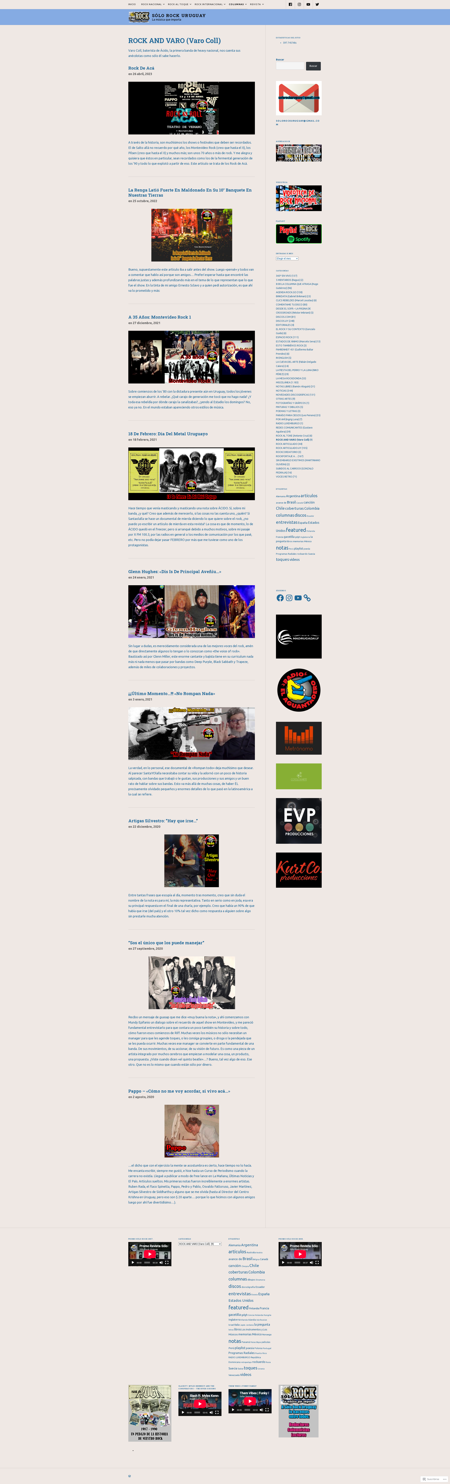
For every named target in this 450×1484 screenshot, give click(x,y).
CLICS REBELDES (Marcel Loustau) (294, 300)
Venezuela (234, 1375)
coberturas (294, 508)
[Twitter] (317, 4)
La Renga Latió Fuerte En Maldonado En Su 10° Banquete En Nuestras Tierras (190, 192)
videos (295, 559)
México (308, 541)
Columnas (235, 4)
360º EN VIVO (283, 275)
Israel (231, 1325)
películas (266, 1342)
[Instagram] (299, 4)
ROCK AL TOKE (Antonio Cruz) (292, 435)
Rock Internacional (207, 4)
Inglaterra (305, 537)
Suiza (240, 1368)
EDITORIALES (283, 325)
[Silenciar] (161, 1262)
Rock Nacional (150, 4)
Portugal (267, 1348)
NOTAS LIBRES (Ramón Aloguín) (293, 386)
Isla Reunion (261, 1320)
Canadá (299, 503)
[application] (149, 1254)
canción (309, 502)
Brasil (291, 502)
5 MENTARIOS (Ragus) (288, 280)
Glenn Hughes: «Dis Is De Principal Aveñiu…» (174, 571)
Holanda (259, 1315)
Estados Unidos (241, 1300)
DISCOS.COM (283, 316)
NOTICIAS (281, 390)
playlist (298, 548)
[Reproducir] (133, 1262)
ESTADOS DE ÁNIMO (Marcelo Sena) (296, 341)
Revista (254, 4)
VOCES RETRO (284, 476)
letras (231, 1330)
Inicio (132, 4)
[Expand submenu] (163, 4)
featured (296, 530)
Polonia (258, 1348)
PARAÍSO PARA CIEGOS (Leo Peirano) (296, 415)
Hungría (267, 1315)
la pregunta (262, 1324)
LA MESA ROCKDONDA (288, 378)
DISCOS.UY (282, 321)
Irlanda (244, 1320)
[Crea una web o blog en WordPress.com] (129, 1476)
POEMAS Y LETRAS (286, 411)
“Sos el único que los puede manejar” (166, 942)
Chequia (245, 1266)
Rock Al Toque (177, 4)
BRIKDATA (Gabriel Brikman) (291, 296)
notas (282, 547)
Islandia (252, 1319)
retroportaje (246, 1362)
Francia (279, 537)
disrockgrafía (248, 1287)
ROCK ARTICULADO (287, 444)
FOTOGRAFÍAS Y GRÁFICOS (291, 403)
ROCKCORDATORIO (287, 452)
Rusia (268, 1362)
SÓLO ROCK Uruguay (179, 15)
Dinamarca (260, 1280)
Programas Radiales (286, 554)
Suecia (311, 553)
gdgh (297, 537)
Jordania (250, 1325)
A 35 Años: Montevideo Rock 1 (159, 317)
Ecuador (310, 516)
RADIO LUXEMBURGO (288, 423)
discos (300, 515)
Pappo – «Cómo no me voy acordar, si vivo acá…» (179, 1091)
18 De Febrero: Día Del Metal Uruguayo (168, 433)
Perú (291, 549)
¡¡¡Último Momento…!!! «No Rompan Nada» (171, 693)
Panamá (246, 1342)
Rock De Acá (141, 68)
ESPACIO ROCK (284, 337)
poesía (307, 549)
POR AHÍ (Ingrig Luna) (287, 419)
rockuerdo (302, 554)
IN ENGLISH (282, 357)
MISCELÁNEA (283, 382)
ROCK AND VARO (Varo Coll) (292, 439)
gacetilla (289, 536)
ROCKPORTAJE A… (286, 456)
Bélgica (256, 1259)
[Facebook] (290, 4)
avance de (281, 502)
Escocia (254, 1294)
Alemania (280, 496)
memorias (298, 541)
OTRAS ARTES (284, 398)
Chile (280, 508)
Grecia (251, 1315)
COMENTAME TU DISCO (289, 304)
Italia (237, 1324)
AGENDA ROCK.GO (286, 292)
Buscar (280, 59)
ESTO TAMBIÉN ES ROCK (289, 345)
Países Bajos (255, 1342)
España (302, 522)
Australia (251, 1252)
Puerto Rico (261, 1353)
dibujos (251, 1279)
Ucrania (261, 1369)
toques (282, 559)
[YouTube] (308, 4)
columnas (285, 515)
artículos (309, 495)
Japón (242, 1325)
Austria (259, 1252)
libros (289, 541)
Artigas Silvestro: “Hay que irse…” (163, 820)
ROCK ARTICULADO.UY (288, 448)
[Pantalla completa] (167, 1262)
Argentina (293, 496)
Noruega (266, 1334)
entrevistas (286, 522)
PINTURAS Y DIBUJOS (288, 407)
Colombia (312, 508)
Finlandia (311, 531)
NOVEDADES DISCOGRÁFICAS (292, 394)
